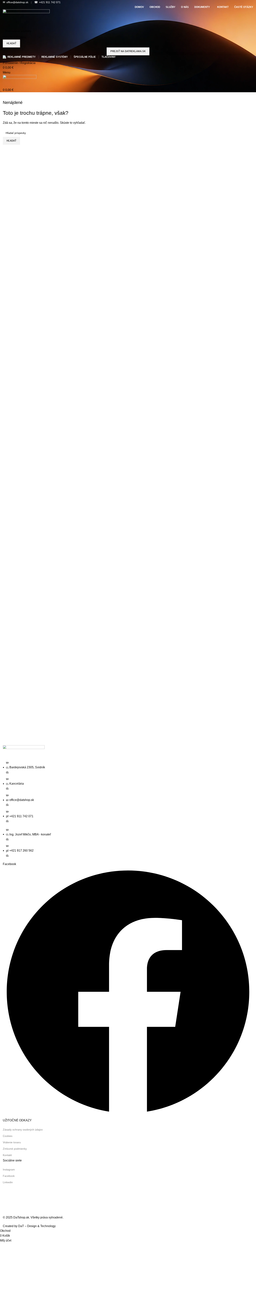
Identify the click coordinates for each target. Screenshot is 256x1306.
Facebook (9, 1175)
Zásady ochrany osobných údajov (23, 1129)
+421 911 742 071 (47, 2)
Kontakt (7, 1155)
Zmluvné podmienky (15, 1148)
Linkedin (8, 1182)
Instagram (9, 1169)
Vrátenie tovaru (12, 1142)
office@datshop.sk (15, 2)
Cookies (7, 1135)
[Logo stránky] (26, 17)
